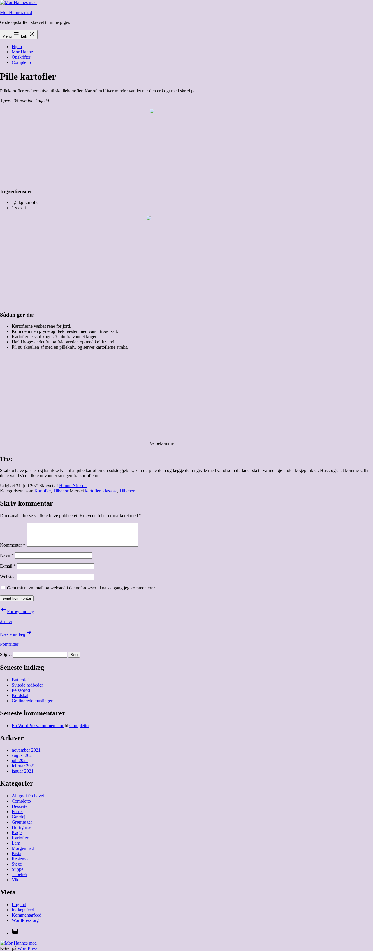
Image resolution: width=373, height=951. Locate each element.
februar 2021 (23, 765)
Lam (16, 843)
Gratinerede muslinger (32, 700)
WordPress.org (25, 920)
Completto (21, 62)
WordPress (27, 948)
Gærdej (18, 816)
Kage (17, 832)
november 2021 (26, 750)
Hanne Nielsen (73, 485)
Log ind (19, 904)
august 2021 (23, 755)
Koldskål (20, 695)
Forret (17, 811)
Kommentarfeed (26, 915)
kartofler (92, 490)
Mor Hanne (22, 51)
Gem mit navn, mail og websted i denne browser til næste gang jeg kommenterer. (81, 587)
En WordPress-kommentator (38, 725)
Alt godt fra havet (28, 795)
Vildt (16, 879)
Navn (7, 555)
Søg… (6, 654)
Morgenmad (23, 848)
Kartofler (42, 490)
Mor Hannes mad (16, 12)
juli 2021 (20, 760)
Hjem (17, 46)
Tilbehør (60, 490)
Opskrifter (21, 57)
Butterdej (20, 679)
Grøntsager (22, 822)
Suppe (17, 869)
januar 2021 (23, 770)
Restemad (21, 858)
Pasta (16, 853)
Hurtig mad (22, 827)
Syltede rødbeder (27, 684)
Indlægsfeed (23, 909)
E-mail (8, 566)
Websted (8, 576)
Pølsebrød (21, 690)
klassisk (110, 490)
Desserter (20, 806)
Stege (17, 863)
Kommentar (12, 545)
